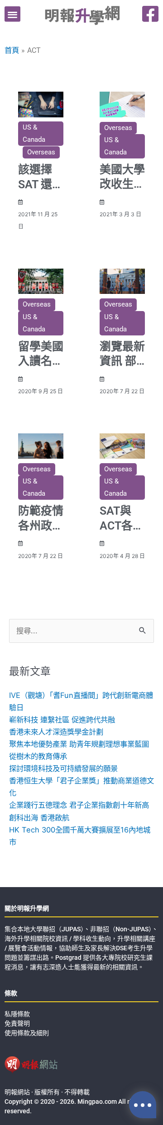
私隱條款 (17, 1014)
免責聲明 (17, 1023)
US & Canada (34, 133)
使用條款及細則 (27, 1033)
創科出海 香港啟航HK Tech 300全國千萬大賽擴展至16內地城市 (79, 829)
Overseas (41, 152)
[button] (12, 14)
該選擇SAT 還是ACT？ (40, 184)
